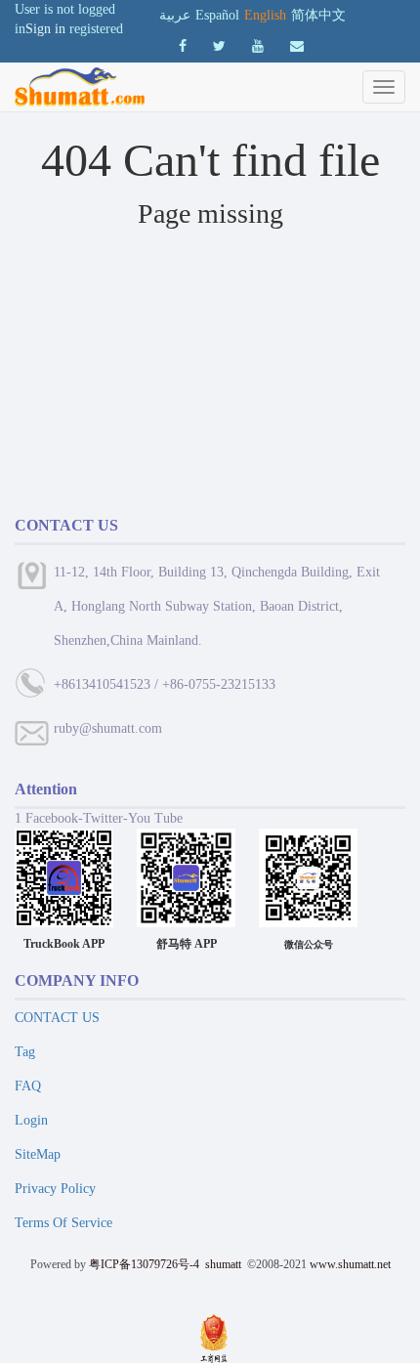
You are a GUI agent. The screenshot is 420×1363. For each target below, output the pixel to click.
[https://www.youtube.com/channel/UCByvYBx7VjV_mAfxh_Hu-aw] (183, 46)
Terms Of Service (63, 1222)
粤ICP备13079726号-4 (144, 1264)
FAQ (28, 1086)
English (265, 15)
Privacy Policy (55, 1188)
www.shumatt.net (350, 1264)
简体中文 (318, 15)
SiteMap (38, 1154)
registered (96, 28)
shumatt (224, 1264)
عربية (174, 15)
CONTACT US (57, 1017)
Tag (25, 1051)
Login (31, 1120)
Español (217, 15)
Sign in (45, 28)
